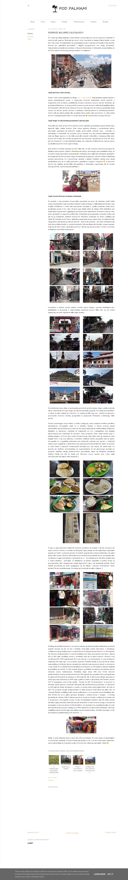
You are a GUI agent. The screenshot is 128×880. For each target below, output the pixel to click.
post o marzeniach (84, 98)
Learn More (100, 874)
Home (33, 22)
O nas (43, 22)
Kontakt (105, 22)
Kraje (53, 22)
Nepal (29, 39)
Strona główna (72, 833)
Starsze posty (110, 832)
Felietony (30, 36)
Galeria (94, 22)
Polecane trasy (79, 22)
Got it (110, 874)
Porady (65, 22)
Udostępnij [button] (30, 29)
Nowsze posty (33, 832)
